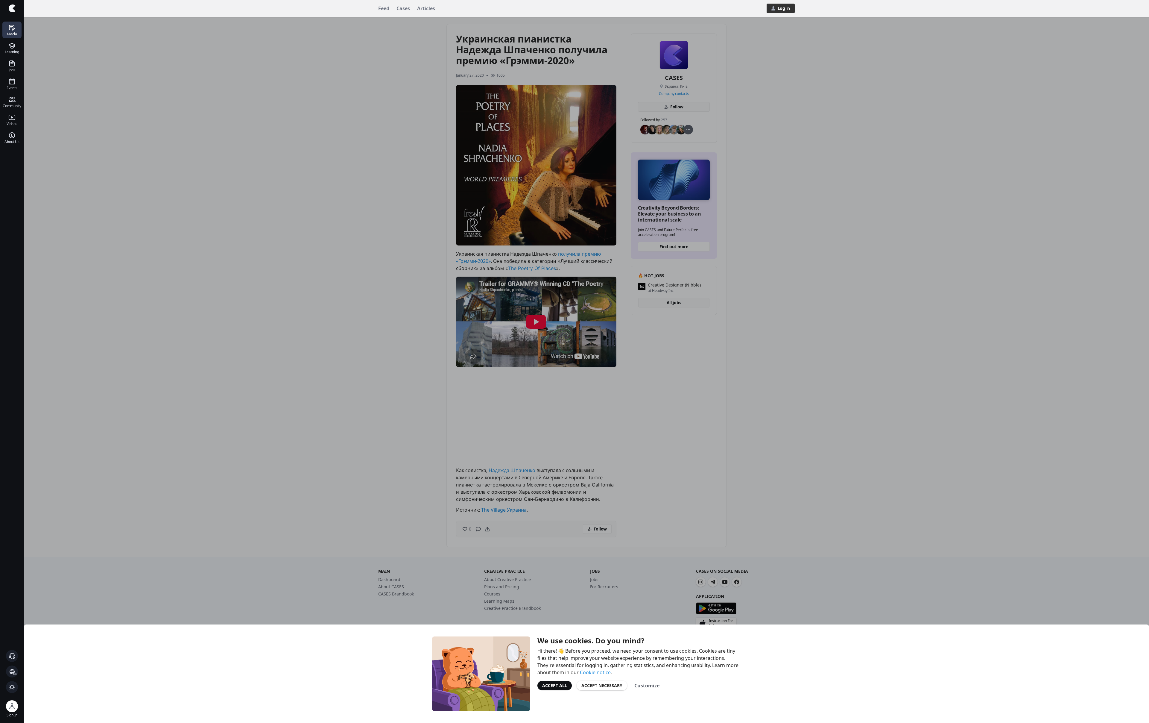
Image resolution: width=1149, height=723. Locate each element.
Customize (646, 685)
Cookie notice (595, 672)
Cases (403, 8)
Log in (784, 8)
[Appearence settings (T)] (12, 687)
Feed (383, 8)
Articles (426, 8)
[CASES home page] (12, 8)
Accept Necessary (601, 685)
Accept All (554, 685)
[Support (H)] (12, 656)
